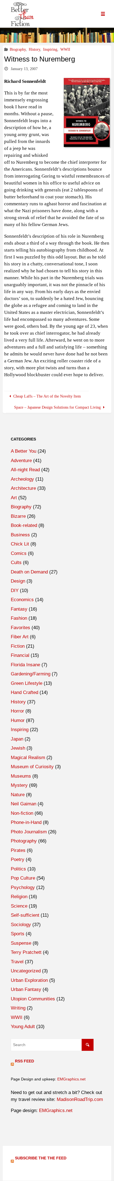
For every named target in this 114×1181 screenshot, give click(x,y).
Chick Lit (20, 544)
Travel (17, 961)
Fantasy (19, 609)
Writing (18, 1008)
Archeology (22, 479)
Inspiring (50, 49)
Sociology (21, 924)
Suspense (21, 943)
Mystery (19, 785)
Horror (17, 711)
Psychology (23, 887)
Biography (18, 49)
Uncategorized (26, 971)
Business (20, 534)
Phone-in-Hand (26, 822)
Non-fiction (22, 813)
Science (19, 906)
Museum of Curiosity (32, 766)
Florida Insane (25, 664)
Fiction (18, 646)
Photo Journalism (29, 831)
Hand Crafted (24, 692)
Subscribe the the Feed (40, 1158)
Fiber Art (19, 636)
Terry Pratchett (26, 952)
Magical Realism (28, 757)
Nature (18, 794)
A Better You (23, 451)
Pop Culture (23, 878)
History (34, 49)
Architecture (23, 488)
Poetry (17, 859)
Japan (17, 739)
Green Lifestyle (26, 683)
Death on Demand (29, 572)
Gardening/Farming (30, 674)
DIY (15, 590)
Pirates (18, 850)
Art (14, 497)
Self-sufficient (25, 915)
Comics (19, 553)
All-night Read (25, 469)
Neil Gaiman (23, 803)
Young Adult (23, 1026)
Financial (20, 655)
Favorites (20, 627)
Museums (21, 776)
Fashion (19, 618)
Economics (22, 599)
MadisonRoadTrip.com (80, 1099)
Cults (16, 562)
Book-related (24, 525)
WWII (65, 49)
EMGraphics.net (71, 1079)
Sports (17, 933)
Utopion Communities (33, 998)
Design (18, 581)
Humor (18, 720)
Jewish (18, 748)
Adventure (21, 460)
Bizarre (18, 516)
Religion (19, 896)
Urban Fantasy (26, 989)
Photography (24, 841)
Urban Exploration (29, 980)
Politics (18, 869)
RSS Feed (24, 1061)
